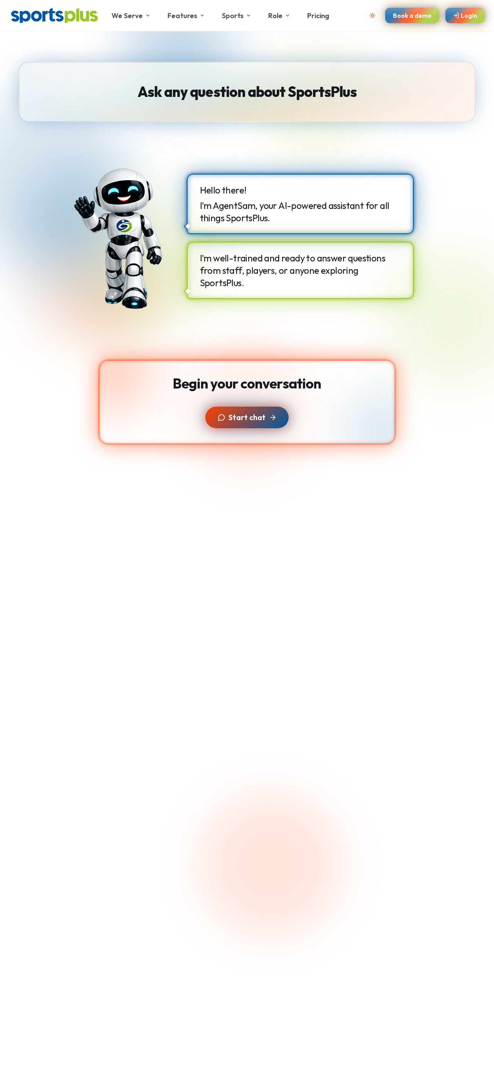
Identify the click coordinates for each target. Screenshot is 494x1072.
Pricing (318, 15)
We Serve (127, 15)
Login (469, 15)
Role (275, 15)
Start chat (247, 417)
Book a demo (412, 15)
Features (182, 15)
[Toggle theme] (372, 15)
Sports (233, 15)
